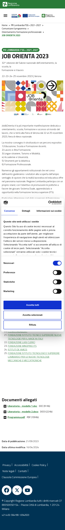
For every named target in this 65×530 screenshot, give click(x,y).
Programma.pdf (16, 417)
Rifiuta (32, 324)
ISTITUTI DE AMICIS (17, 349)
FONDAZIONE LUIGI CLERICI (21, 342)
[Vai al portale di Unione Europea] (32, 16)
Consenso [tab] (9, 211)
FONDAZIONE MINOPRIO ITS (22, 346)
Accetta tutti (32, 305)
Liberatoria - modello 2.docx (23, 411)
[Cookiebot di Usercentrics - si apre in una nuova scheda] (48, 203)
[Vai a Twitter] (17, 490)
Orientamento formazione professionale (22, 32)
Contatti (22, 471)
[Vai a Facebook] (6, 490)
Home (5, 25)
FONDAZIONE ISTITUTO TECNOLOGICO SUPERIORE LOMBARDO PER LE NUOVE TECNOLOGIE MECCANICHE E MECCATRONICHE (34, 356)
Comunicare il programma (14, 28)
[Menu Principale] (5, 15)
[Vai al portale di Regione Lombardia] (11, 4)
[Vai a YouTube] (27, 490)
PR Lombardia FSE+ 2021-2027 (26, 25)
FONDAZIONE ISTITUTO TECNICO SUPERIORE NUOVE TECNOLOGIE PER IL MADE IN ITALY (35, 336)
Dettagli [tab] (26, 211)
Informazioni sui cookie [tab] (49, 211)
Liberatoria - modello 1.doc (22, 406)
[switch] (57, 272)
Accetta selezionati (32, 315)
